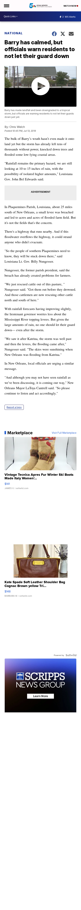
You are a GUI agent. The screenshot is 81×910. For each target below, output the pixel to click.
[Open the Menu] (6, 5)
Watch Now (70, 6)
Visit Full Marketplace (64, 432)
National (14, 33)
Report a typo (14, 407)
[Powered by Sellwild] (71, 655)
